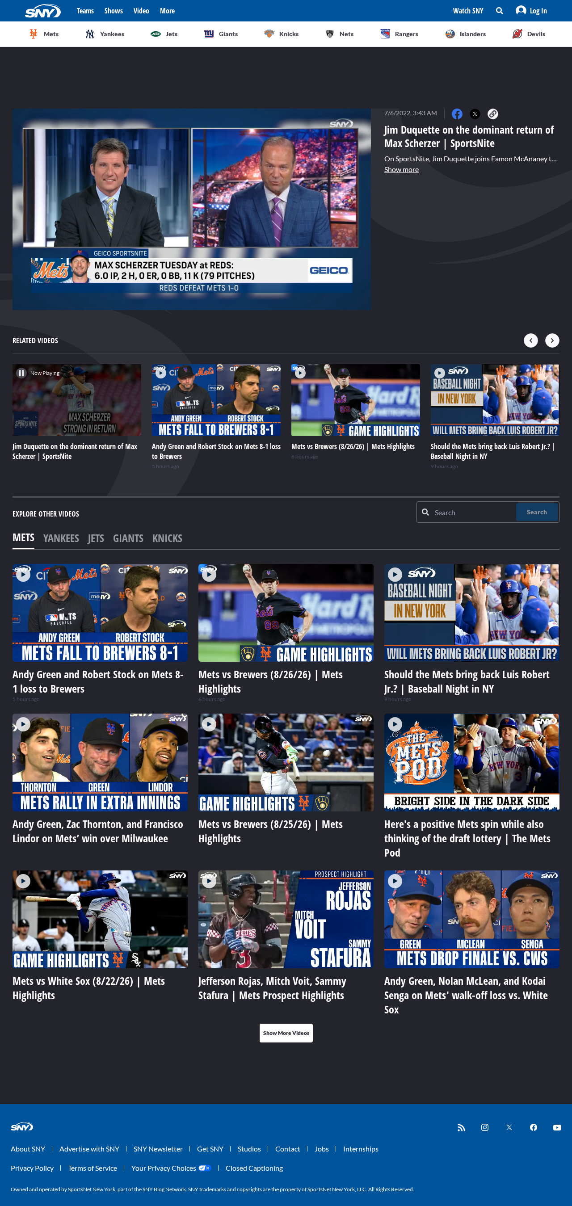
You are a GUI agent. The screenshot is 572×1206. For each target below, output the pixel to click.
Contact (287, 1148)
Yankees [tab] (61, 537)
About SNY (28, 1148)
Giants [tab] (128, 537)
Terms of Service (92, 1168)
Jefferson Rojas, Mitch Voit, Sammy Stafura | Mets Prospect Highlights (272, 987)
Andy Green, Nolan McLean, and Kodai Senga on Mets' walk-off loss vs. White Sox (466, 995)
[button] (531, 10)
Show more (401, 169)
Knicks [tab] (167, 537)
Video (141, 11)
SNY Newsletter (158, 1148)
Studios (249, 1148)
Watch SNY (468, 11)
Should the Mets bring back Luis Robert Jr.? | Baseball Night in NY (467, 681)
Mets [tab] (23, 536)
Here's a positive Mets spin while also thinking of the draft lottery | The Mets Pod (467, 838)
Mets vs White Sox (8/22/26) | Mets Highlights (89, 987)
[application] (192, 209)
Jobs (322, 1148)
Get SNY (210, 1148)
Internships (361, 1148)
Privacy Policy (32, 1168)
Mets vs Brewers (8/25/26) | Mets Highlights (270, 830)
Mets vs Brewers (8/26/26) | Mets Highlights (270, 681)
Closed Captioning (254, 1168)
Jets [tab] (96, 537)
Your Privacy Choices (163, 1168)
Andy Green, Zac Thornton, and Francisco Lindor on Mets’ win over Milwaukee (98, 830)
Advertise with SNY (89, 1148)
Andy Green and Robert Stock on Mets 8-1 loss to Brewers (98, 681)
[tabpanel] (286, 803)
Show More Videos (286, 1033)
